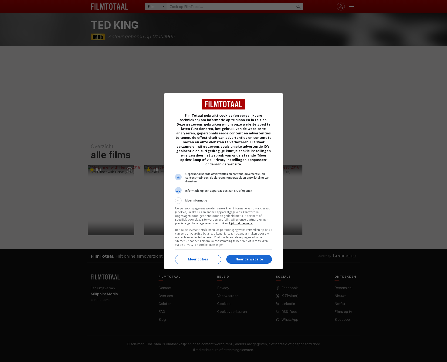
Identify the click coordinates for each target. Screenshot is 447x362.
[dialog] (223, 181)
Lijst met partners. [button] (241, 223)
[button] (223, 200)
